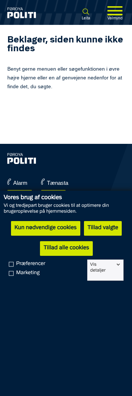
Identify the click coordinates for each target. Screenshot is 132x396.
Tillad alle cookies (66, 248)
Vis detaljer (98, 267)
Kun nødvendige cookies (46, 228)
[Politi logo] (28, 12)
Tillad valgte (103, 228)
